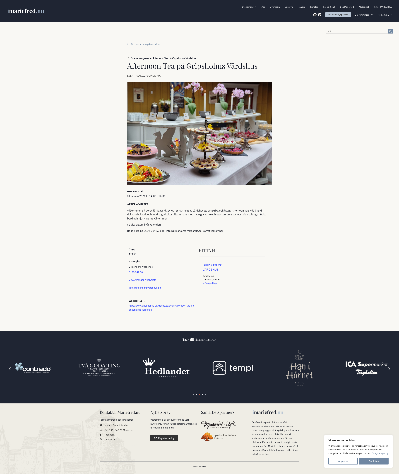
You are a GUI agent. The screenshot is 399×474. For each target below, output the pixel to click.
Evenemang (247, 6)
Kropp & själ (329, 6)
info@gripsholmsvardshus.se (145, 287)
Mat (159, 75)
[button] (10, 368)
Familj (140, 75)
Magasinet (364, 6)
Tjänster (314, 6)
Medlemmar (383, 14)
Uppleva (289, 6)
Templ (203, 466)
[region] (358, 451)
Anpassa (343, 461)
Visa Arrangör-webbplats (142, 280)
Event (131, 75)
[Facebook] (315, 15)
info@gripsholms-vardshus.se (184, 231)
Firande (150, 75)
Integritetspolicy (380, 453)
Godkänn (374, 461)
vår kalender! (153, 224)
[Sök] (390, 31)
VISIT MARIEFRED (383, 6)
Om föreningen (362, 14)
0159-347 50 (151, 231)
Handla (301, 6)
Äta (263, 6)
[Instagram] (319, 15)
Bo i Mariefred (347, 6)
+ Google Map (210, 283)
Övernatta (275, 6)
